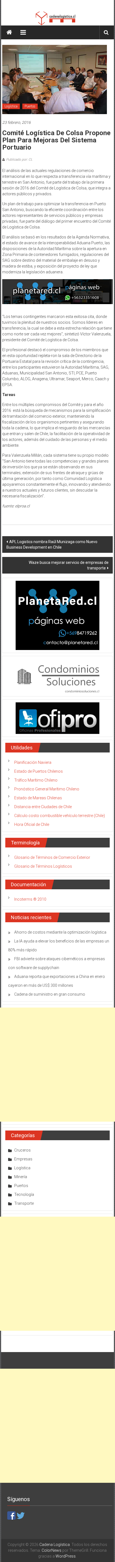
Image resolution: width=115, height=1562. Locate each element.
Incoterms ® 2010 (30, 899)
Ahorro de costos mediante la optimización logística (60, 932)
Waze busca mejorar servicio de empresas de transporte (69, 565)
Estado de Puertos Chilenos (38, 771)
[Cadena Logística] (9, 32)
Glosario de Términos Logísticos (43, 866)
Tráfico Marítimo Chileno (36, 780)
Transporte (24, 1203)
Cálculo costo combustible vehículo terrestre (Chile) (59, 815)
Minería (20, 1177)
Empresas (23, 1159)
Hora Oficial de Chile (31, 824)
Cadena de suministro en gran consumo (49, 994)
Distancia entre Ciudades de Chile (43, 807)
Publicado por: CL (19, 159)
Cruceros (22, 1150)
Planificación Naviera (32, 762)
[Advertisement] (57, 1065)
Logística (11, 106)
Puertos (30, 106)
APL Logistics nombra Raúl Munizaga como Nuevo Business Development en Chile (51, 544)
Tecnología (24, 1194)
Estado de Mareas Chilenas (38, 798)
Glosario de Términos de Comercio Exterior (52, 857)
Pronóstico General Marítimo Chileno (46, 789)
